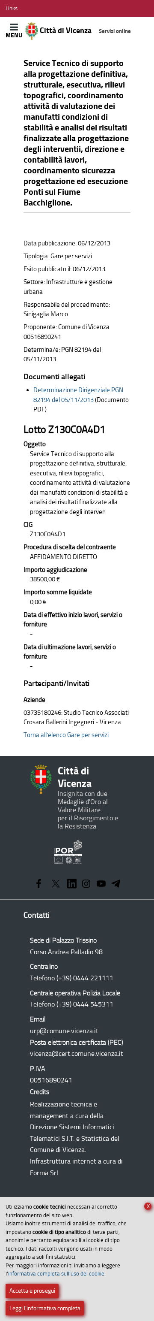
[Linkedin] (72, 884)
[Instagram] (86, 884)
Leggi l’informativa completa (44, 1308)
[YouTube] (101, 884)
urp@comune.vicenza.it (64, 1031)
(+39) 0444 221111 (84, 978)
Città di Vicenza (84, 30)
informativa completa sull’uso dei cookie (56, 1273)
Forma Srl (44, 1173)
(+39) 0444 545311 (84, 1004)
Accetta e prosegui (32, 1290)
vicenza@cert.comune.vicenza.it (76, 1053)
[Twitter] (56, 884)
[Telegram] (116, 884)
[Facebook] (38, 884)
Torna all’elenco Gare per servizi (66, 735)
